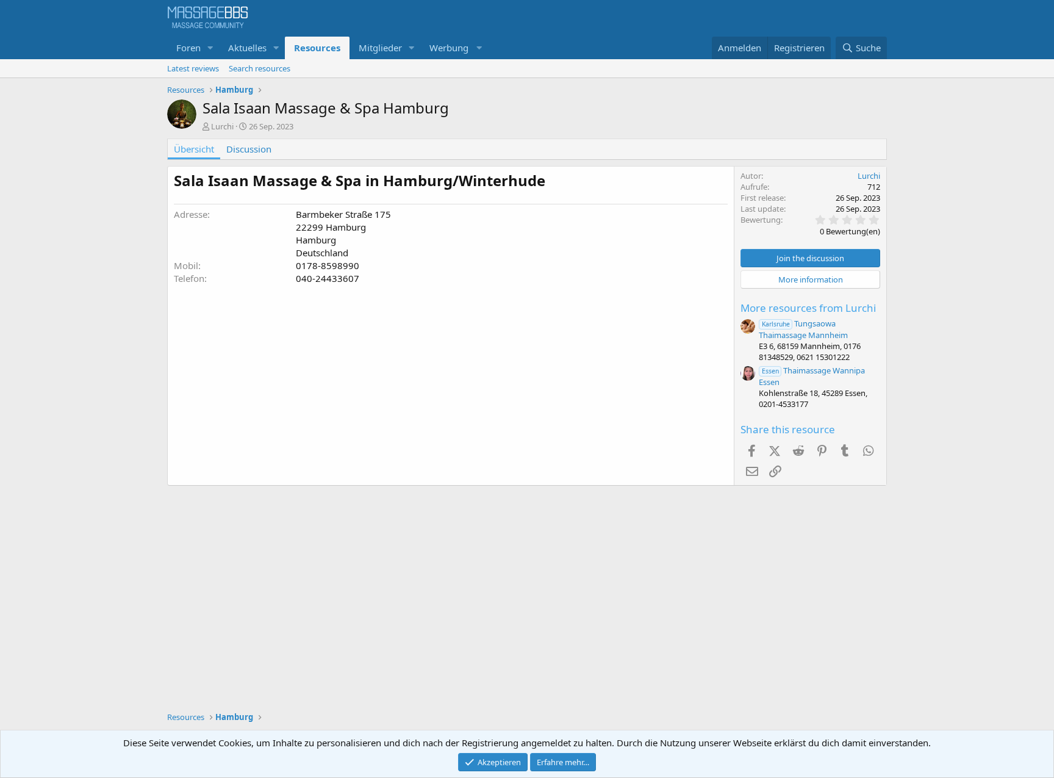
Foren (188, 47)
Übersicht (194, 149)
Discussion (248, 149)
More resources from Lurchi (808, 308)
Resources (317, 47)
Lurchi (222, 126)
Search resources (259, 68)
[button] (210, 48)
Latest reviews (193, 68)
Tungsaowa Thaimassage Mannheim (803, 329)
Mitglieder (380, 47)
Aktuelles (247, 47)
